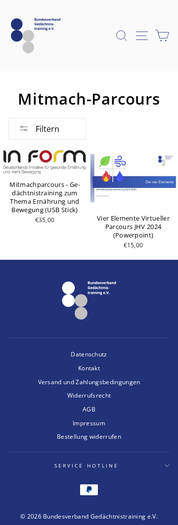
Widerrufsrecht (89, 395)
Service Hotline (86, 465)
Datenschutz (89, 354)
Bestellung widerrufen (89, 436)
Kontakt (89, 368)
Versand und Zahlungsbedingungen (89, 382)
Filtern (46, 128)
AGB (89, 409)
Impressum (89, 423)
